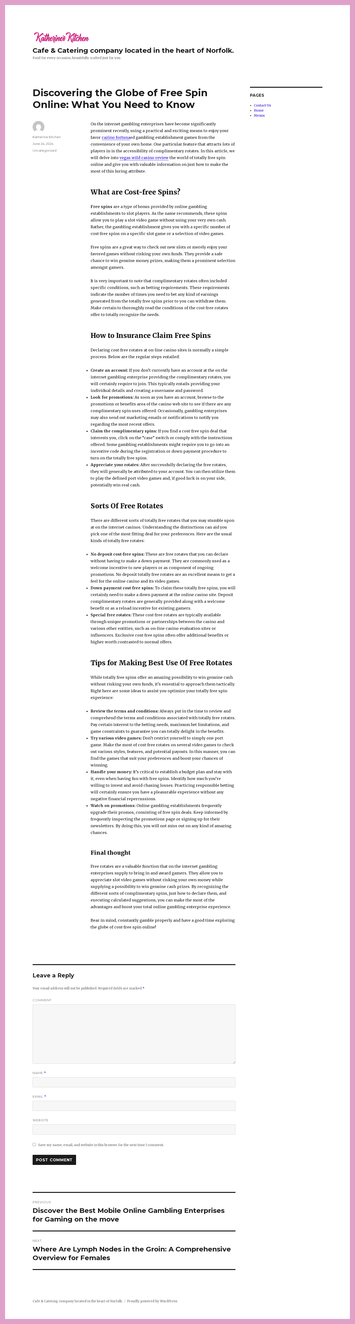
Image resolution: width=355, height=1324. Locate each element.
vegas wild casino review (144, 157)
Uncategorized (45, 150)
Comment (42, 1000)
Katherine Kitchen (47, 137)
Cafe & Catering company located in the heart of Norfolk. (133, 50)
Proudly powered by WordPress (152, 1301)
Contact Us (262, 105)
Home (259, 110)
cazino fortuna (116, 137)
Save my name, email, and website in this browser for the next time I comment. (101, 1145)
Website (41, 1120)
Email (39, 1097)
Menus (259, 116)
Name (39, 1073)
